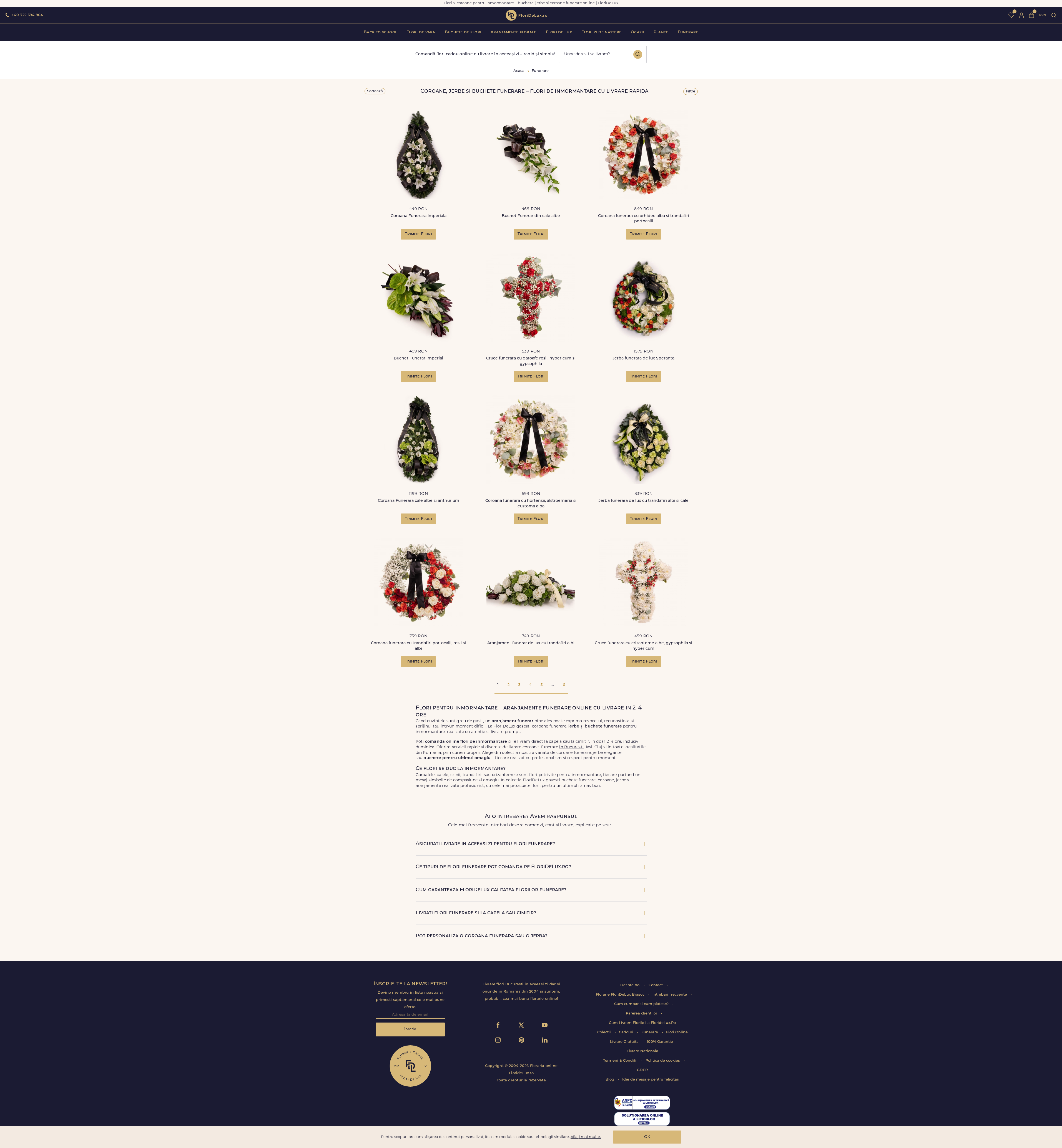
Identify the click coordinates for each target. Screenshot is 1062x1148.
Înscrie (410, 1029)
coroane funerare (549, 726)
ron (1042, 15)
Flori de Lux (559, 32)
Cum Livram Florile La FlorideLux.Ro (642, 1023)
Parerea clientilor (642, 1013)
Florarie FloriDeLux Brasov (621, 994)
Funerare (688, 32)
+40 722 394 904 (27, 15)
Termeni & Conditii (621, 1061)
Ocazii (637, 32)
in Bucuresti (571, 747)
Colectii (604, 1032)
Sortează (375, 91)
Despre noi (631, 985)
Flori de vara (420, 32)
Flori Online (677, 1032)
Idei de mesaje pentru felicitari (650, 1079)
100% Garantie (660, 1042)
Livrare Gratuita (625, 1042)
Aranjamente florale (513, 32)
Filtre (690, 91)
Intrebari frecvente (670, 994)
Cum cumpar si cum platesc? (642, 1004)
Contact (656, 985)
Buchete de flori (463, 32)
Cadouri (626, 1032)
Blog (610, 1079)
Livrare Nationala (642, 1051)
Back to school (380, 32)
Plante (661, 32)
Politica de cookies (663, 1061)
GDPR (642, 1070)
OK (647, 1137)
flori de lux (526, 15)
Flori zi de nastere (601, 32)
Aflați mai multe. (586, 1137)
